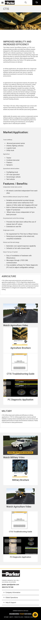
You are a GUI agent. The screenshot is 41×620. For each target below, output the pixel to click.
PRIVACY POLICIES (19, 617)
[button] (35, 615)
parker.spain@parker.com (10, 584)
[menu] (2, 2)
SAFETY (12, 617)
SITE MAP (6, 617)
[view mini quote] (36, 2)
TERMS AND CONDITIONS (30, 617)
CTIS (6, 8)
